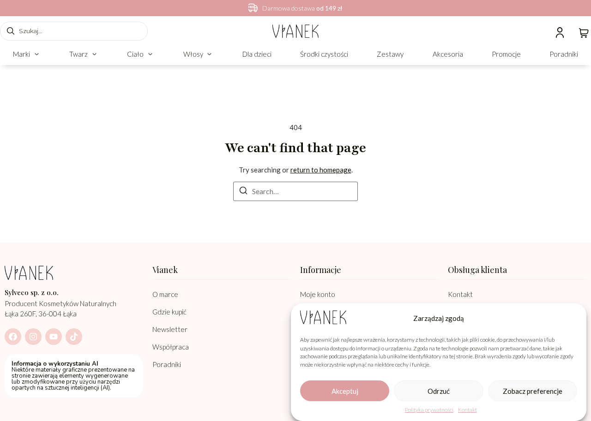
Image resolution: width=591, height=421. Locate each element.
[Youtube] (53, 336)
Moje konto (317, 294)
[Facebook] (13, 336)
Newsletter (169, 329)
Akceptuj (345, 391)
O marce (165, 294)
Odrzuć (439, 391)
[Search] (243, 192)
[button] (26, 54)
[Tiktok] (74, 336)
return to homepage (320, 170)
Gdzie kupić (169, 312)
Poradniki (166, 364)
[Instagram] (33, 336)
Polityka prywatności (429, 409)
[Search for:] (295, 191)
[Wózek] (584, 31)
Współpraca (170, 347)
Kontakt (467, 409)
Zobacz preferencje (532, 391)
